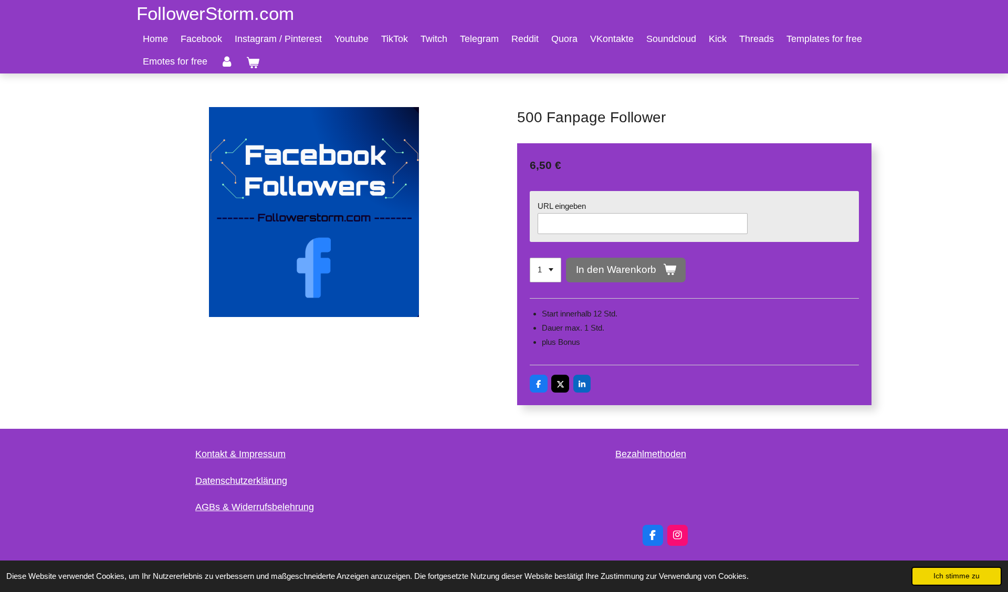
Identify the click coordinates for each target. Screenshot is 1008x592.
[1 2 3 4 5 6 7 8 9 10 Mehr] (545, 270)
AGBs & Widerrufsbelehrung (254, 507)
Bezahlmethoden (650, 454)
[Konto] (226, 61)
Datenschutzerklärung (241, 480)
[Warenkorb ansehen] (252, 62)
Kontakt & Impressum (240, 454)
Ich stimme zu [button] (956, 576)
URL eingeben (562, 206)
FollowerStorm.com (215, 13)
